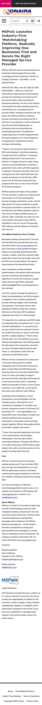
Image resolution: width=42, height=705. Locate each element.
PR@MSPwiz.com (9, 567)
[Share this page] (38, 21)
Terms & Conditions (31, 696)
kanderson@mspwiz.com (12, 559)
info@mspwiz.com (9, 497)
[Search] (27, 20)
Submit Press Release (11, 696)
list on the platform (26, 245)
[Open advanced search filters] (32, 20)
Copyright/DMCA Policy (14, 701)
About (10, 691)
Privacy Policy (32, 701)
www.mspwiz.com (9, 494)
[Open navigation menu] (4, 21)
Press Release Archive (24, 691)
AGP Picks (5, 4)
